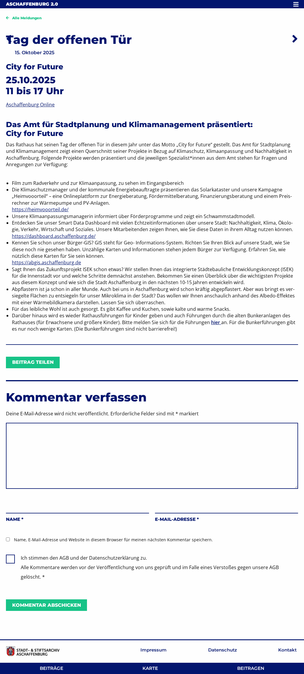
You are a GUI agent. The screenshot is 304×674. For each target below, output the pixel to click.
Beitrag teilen (33, 362)
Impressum (153, 650)
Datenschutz (222, 650)
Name (14, 519)
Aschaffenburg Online (30, 104)
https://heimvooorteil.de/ (40, 209)
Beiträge (51, 668)
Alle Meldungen (27, 18)
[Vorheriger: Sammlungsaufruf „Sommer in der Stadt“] (9, 38)
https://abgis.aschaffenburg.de (46, 262)
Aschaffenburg (32, 4)
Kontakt (287, 650)
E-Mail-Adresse (177, 519)
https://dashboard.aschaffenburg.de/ (54, 236)
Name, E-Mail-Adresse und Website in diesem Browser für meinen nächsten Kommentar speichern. (113, 539)
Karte (150, 668)
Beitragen (250, 668)
